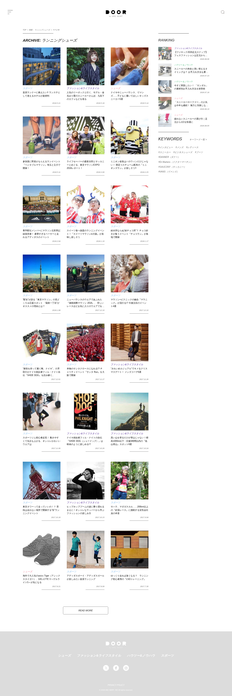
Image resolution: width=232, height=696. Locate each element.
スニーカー (165, 152)
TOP (24, 30)
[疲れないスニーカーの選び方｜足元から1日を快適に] (165, 120)
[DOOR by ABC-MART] (116, 13)
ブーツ (199, 152)
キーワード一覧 (197, 139)
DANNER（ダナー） (170, 157)
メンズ (180, 147)
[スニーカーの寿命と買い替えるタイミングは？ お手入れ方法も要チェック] (165, 70)
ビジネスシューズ (183, 152)
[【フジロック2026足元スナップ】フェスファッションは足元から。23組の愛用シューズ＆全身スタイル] (165, 53)
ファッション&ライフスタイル (99, 655)
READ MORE (85, 610)
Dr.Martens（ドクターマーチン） (176, 162)
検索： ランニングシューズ (39, 30)
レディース (192, 147)
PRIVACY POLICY (116, 685)
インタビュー (166, 147)
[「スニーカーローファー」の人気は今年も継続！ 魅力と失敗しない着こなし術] (165, 103)
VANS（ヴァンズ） (169, 171)
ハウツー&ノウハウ (141, 655)
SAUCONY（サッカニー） (173, 167)
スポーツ (167, 655)
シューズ (64, 655)
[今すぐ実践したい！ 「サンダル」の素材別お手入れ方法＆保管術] (165, 87)
